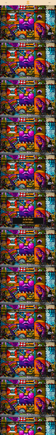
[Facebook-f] (50, 2)
